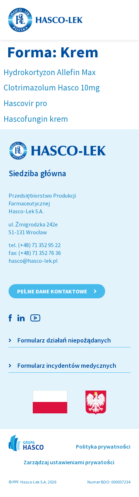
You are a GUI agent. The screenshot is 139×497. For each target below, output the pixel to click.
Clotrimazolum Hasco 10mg (52, 87)
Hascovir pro (25, 103)
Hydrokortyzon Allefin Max (50, 72)
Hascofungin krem (36, 119)
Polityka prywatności (103, 446)
